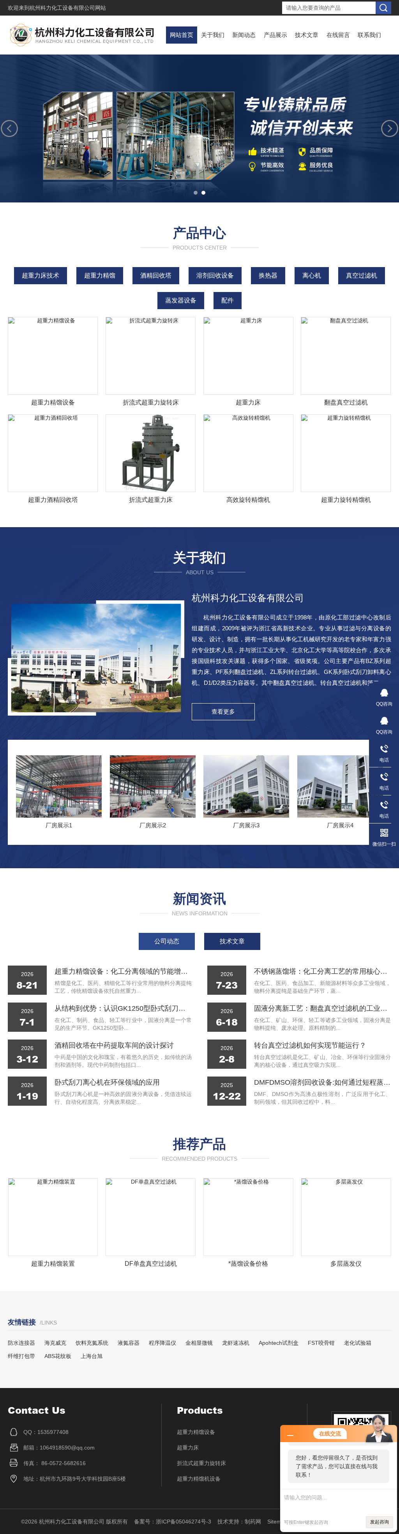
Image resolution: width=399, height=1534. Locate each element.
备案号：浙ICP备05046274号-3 (172, 1521)
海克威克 (55, 1343)
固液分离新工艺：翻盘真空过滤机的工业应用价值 (322, 1008)
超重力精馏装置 (53, 1263)
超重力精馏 (99, 275)
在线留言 (338, 35)
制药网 (253, 1521)
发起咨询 (379, 1522)
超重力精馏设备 (53, 402)
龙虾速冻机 (235, 1343)
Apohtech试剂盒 (278, 1343)
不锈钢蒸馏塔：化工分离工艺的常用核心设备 (322, 971)
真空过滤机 (361, 275)
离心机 (311, 275)
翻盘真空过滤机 (346, 402)
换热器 (268, 275)
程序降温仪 (162, 1343)
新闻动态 (244, 35)
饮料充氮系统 (92, 1343)
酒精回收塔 (155, 275)
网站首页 (181, 35)
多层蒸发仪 (346, 1263)
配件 (227, 300)
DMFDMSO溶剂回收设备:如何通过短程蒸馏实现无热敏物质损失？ (322, 1082)
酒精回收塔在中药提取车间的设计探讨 (114, 1045)
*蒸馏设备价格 (248, 1263)
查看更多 (223, 711)
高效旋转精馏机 (248, 499)
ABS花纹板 (57, 1356)
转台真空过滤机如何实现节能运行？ (310, 1045)
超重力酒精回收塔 (53, 499)
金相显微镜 (199, 1343)
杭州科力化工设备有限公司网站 (68, 8)
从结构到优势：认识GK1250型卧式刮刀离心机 (123, 1008)
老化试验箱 (357, 1343)
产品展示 (275, 35)
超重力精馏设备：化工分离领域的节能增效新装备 (123, 971)
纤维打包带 (21, 1356)
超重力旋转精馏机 (346, 499)
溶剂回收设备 (215, 275)
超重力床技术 (40, 275)
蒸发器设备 (180, 300)
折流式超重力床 (151, 499)
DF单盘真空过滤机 (151, 1263)
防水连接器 (21, 1343)
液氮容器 (128, 1343)
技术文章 (306, 35)
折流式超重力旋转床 (151, 402)
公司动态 (166, 941)
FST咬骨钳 (321, 1343)
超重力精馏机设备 (199, 1479)
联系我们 (369, 35)
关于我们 (212, 35)
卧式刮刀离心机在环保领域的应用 (107, 1082)
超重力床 (248, 402)
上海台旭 (91, 1356)
